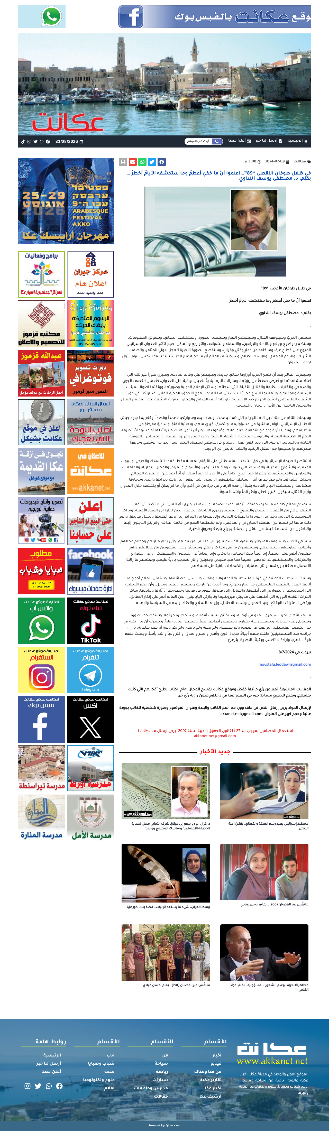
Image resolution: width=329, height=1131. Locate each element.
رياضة (162, 1072)
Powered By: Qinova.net (165, 1125)
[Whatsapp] (41, 141)
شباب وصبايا (101, 1064)
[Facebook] (47, 141)
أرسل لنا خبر (48, 1064)
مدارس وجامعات (151, 1088)
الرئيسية (52, 1055)
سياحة (161, 1064)
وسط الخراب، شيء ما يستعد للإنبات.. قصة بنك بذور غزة (168, 907)
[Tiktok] (23, 141)
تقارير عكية (211, 1080)
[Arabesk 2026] (66, 242)
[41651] (164, 26)
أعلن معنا (51, 1072)
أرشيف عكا (210, 1097)
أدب (111, 1055)
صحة (109, 1072)
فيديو (216, 1064)
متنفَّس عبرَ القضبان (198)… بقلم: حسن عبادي (176, 985)
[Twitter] (35, 141)
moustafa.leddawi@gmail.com (285, 665)
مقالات (161, 1097)
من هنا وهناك (208, 1072)
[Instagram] (29, 141)
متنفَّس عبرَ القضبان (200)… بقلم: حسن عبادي (274, 905)
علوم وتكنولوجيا (99, 1080)
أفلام (109, 1088)
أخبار (217, 1055)
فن (165, 1055)
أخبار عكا (213, 1088)
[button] (162, 162)
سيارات (160, 1080)
